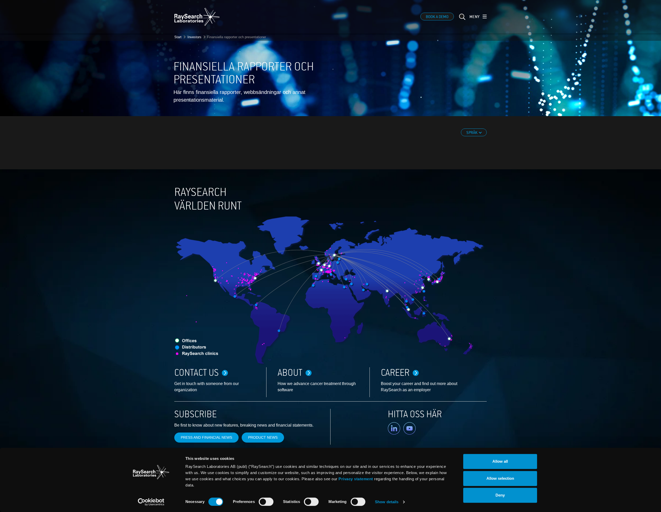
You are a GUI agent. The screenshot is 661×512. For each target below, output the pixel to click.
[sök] (461, 20)
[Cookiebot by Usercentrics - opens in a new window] (151, 502)
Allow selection (500, 478)
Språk (472, 132)
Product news (263, 437)
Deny (500, 495)
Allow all (500, 461)
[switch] (266, 502)
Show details (386, 502)
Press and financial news (206, 437)
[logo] (197, 16)
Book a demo (437, 16)
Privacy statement (356, 479)
